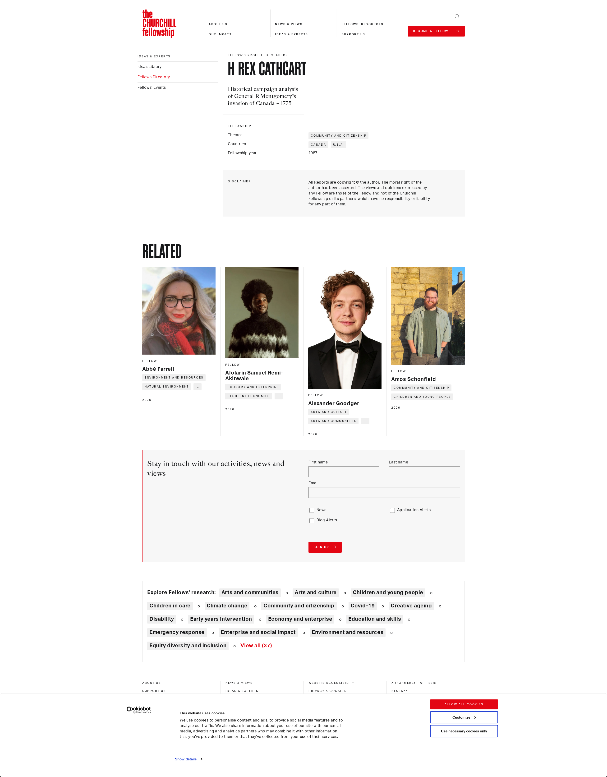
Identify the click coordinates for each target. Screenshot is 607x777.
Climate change (227, 605)
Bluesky (399, 690)
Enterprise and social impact (258, 632)
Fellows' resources (363, 24)
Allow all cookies (464, 704)
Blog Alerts (327, 520)
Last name (398, 462)
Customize (461, 717)
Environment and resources (174, 377)
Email (313, 483)
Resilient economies (249, 396)
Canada (318, 144)
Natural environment (167, 386)
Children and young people (422, 396)
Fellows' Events (152, 87)
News (321, 510)
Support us (353, 34)
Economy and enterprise (253, 387)
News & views (289, 24)
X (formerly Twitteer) (414, 682)
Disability (161, 619)
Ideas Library (150, 67)
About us (218, 24)
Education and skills (374, 619)
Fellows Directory (154, 77)
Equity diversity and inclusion (187, 645)
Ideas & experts (291, 34)
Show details (186, 759)
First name (318, 462)
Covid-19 (363, 605)
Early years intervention (221, 619)
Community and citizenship (339, 135)
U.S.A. (338, 144)
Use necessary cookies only (464, 731)
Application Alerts (414, 510)
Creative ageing (411, 605)
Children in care (170, 605)
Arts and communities (334, 421)
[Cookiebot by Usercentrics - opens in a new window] (139, 710)
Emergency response (177, 632)
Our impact (220, 34)
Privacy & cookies (327, 690)
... (198, 386)
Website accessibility (331, 682)
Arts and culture (329, 412)
